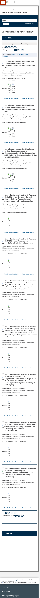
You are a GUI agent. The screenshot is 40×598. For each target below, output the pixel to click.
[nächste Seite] (12, 47)
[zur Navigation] (3, 2)
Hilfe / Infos (5, 592)
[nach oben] (35, 595)
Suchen (35, 20)
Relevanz (5, 56)
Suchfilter (9, 38)
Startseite (5, 588)
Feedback (9, 533)
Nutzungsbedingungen (10, 596)
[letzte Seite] (15, 47)
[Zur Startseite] (22, 2)
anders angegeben (14, 580)
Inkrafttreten (20, 54)
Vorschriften (5, 9)
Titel (26, 54)
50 (22, 50)
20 (19, 50)
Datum (13, 54)
